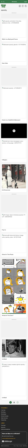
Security (20, 445)
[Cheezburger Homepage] (14, 441)
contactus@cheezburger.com (8, 438)
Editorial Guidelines (5, 429)
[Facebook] (23, 6)
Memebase (14, 1)
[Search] (3, 2)
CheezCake (3, 420)
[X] (26, 6)
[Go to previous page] (10, 402)
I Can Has (3, 410)
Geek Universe (4, 418)
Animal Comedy (4, 416)
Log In (25, 1)
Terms (15, 445)
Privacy (17, 445)
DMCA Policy (25, 445)
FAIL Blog (3, 412)
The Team (3, 425)
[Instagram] (20, 6)
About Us (3, 427)
